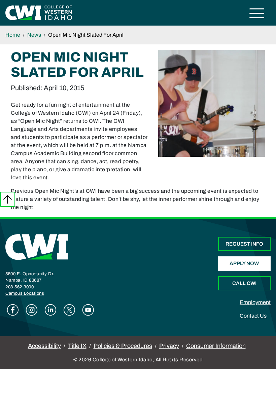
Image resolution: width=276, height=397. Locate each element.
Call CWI (244, 283)
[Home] (36, 246)
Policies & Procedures (123, 345)
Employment (255, 302)
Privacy (169, 345)
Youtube (88, 309)
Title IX (77, 345)
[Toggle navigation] (257, 14)
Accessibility (44, 345)
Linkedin (50, 309)
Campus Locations (24, 293)
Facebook (12, 309)
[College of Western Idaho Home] (38, 12)
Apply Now (244, 263)
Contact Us (253, 316)
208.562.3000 (19, 287)
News (34, 35)
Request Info (244, 244)
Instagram (31, 309)
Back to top (7, 199)
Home (12, 35)
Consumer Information (216, 345)
